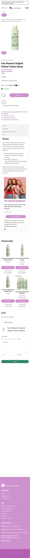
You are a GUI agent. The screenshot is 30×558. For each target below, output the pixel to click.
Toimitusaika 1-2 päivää (8, 115)
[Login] (6, 8)
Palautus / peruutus (7, 508)
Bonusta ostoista (6, 518)
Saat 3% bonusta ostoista (9, 117)
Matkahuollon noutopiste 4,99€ (10, 112)
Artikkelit (3, 516)
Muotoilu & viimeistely (6, 71)
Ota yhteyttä (4, 496)
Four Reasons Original (6, 69)
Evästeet (3, 513)
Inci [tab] (3, 134)
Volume (3, 73)
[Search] (4, 15)
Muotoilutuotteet (10, 19)
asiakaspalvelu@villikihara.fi (17, 529)
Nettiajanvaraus (5, 498)
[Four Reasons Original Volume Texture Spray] (15, 37)
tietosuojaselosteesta (10, 226)
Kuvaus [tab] (4, 125)
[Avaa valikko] (2, 8)
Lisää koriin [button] (8, 268)
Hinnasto (4, 493)
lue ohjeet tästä (15, 2)
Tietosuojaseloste (6, 511)
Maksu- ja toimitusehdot (8, 506)
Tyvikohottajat (18, 19)
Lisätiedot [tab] (5, 128)
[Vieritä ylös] (26, 552)
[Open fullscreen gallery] (3, 52)
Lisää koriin (19, 95)
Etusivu (3, 19)
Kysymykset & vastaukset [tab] (9, 131)
